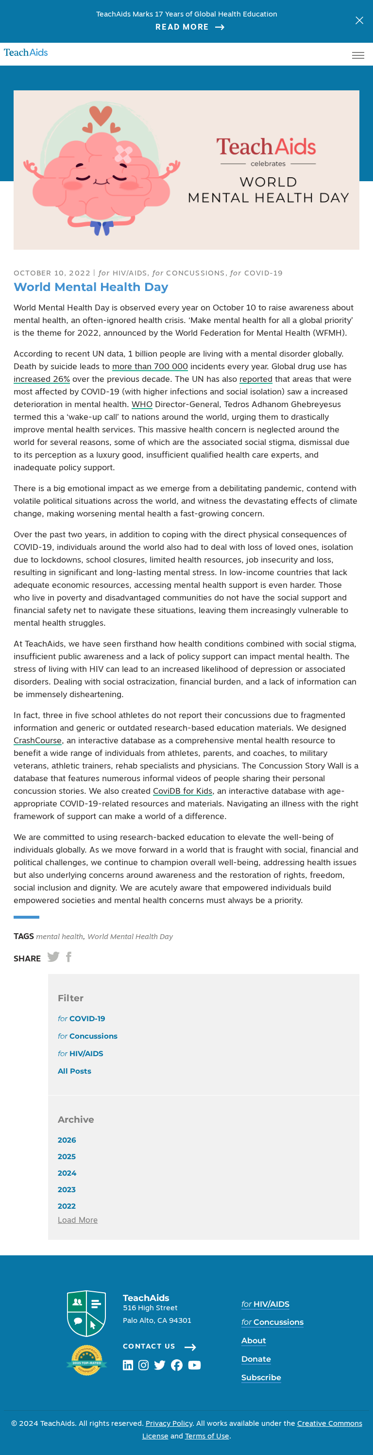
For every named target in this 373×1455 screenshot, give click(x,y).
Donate (256, 1359)
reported (255, 380)
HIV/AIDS (123, 273)
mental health (58, 937)
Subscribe (261, 1377)
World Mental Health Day (130, 937)
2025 (67, 1156)
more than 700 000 (150, 367)
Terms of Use (207, 1436)
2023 (67, 1189)
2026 (67, 1140)
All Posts (74, 1071)
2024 (67, 1173)
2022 (67, 1206)
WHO (142, 405)
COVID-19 (256, 273)
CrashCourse (38, 741)
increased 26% (42, 380)
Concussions (189, 273)
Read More (182, 28)
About (253, 1340)
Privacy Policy (169, 1424)
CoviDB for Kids (182, 791)
